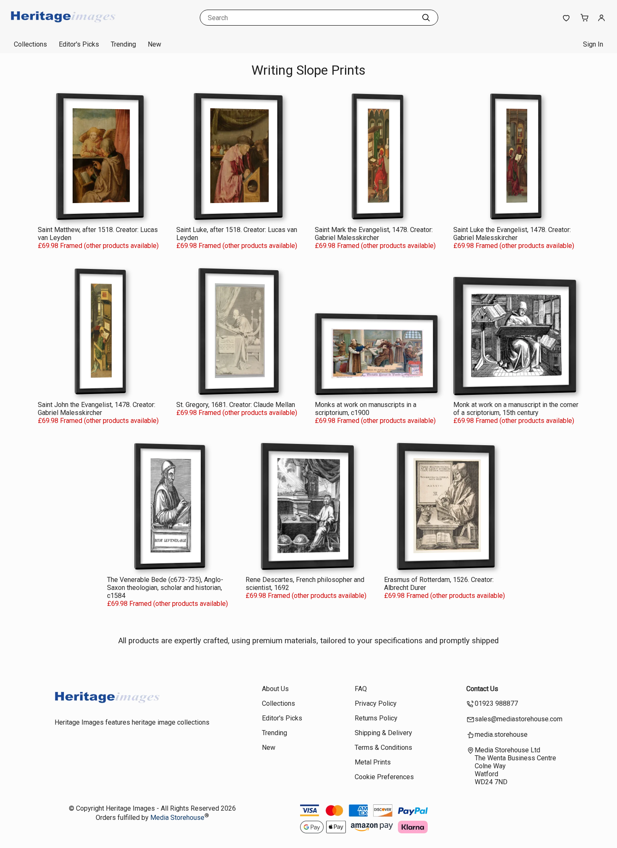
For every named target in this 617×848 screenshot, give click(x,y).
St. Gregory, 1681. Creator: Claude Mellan (235, 405)
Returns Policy (376, 718)
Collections (30, 44)
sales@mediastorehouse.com (518, 719)
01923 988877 (496, 703)
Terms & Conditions (383, 747)
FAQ (361, 689)
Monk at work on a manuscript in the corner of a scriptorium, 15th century (515, 409)
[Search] (426, 18)
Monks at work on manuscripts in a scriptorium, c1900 (365, 409)
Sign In (593, 44)
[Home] (62, 27)
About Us (275, 689)
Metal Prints (373, 762)
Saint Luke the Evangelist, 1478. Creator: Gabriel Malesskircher (512, 234)
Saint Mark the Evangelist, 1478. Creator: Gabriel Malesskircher (374, 234)
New (154, 44)
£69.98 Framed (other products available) (98, 246)
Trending (123, 44)
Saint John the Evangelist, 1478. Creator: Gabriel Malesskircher (96, 409)
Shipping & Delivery (383, 733)
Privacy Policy (376, 703)
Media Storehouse (177, 818)
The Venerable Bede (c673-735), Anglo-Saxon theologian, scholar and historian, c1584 (165, 588)
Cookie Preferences (384, 777)
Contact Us (482, 689)
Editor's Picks (79, 44)
